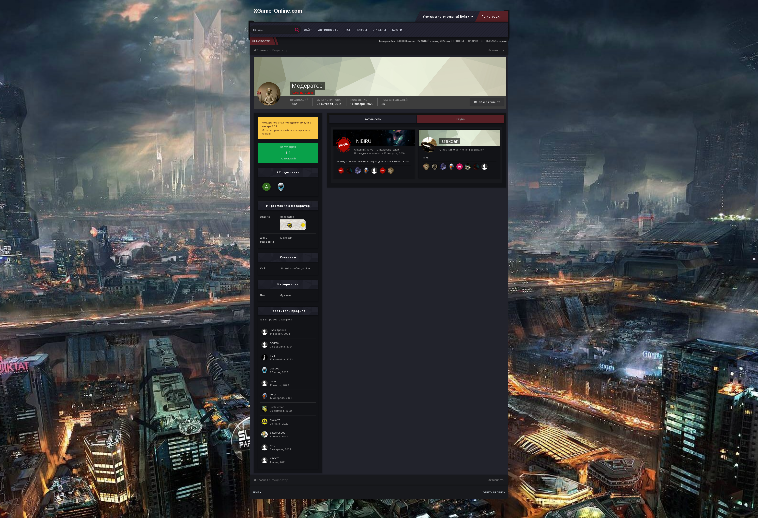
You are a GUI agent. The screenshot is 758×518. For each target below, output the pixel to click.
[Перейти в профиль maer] (264, 383)
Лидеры (379, 29)
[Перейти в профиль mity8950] (341, 170)
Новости (263, 41)
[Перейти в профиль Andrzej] (264, 344)
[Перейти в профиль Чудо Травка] (264, 331)
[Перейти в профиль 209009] (281, 186)
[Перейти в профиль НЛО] (264, 447)
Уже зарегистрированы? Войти (446, 16)
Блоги (397, 29)
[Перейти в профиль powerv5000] (264, 434)
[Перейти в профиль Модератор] (390, 170)
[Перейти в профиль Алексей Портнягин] (266, 186)
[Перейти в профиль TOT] (264, 357)
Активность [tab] (373, 119)
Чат (348, 29)
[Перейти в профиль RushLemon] (264, 408)
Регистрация (491, 16)
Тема (256, 492)
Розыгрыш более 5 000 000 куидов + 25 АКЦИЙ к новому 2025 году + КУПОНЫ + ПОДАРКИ (307, 41)
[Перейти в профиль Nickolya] (264, 421)
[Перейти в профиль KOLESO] (382, 170)
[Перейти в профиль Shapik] (349, 170)
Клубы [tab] (460, 119)
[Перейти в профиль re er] (459, 166)
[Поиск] (297, 29)
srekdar (449, 141)
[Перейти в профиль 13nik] (357, 170)
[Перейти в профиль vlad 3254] (467, 166)
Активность (328, 29)
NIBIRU (363, 141)
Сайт (308, 29)
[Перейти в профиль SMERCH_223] (434, 166)
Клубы (362, 29)
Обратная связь (494, 492)
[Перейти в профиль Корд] (264, 396)
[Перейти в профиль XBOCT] (264, 460)
